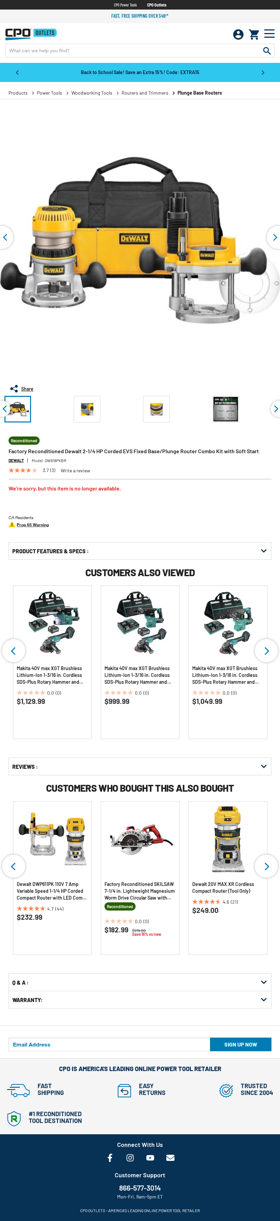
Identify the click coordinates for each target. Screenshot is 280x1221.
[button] (17, 409)
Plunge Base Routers (200, 93)
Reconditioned (24, 440)
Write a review (75, 470)
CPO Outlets (156, 4)
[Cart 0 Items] (254, 34)
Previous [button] (17, 72)
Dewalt (16, 460)
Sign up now (240, 1044)
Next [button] (263, 72)
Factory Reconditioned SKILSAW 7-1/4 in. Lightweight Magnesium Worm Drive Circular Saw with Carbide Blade (139, 891)
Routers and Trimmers (145, 93)
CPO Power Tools (125, 4)
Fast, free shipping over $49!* (140, 16)
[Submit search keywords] (267, 50)
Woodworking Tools (91, 93)
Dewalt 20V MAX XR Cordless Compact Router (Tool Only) (223, 887)
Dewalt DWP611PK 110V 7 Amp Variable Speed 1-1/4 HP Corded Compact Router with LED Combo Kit (52, 891)
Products (18, 93)
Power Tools (49, 93)
